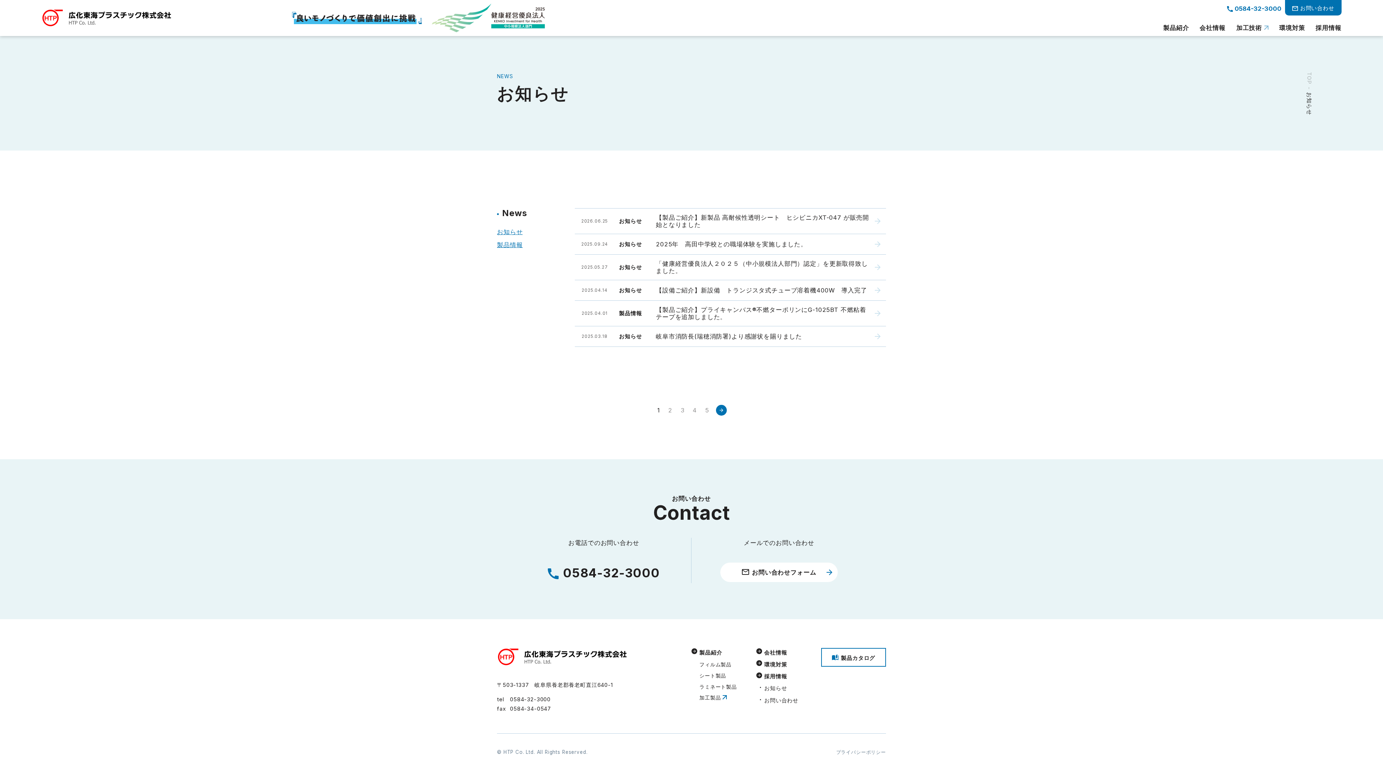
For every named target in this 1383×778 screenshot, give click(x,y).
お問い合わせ (781, 700)
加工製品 (710, 698)
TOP (1309, 78)
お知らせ (510, 232)
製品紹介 (1176, 27)
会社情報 (1212, 27)
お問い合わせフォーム (784, 572)
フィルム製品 (715, 664)
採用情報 (1328, 27)
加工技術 (1249, 27)
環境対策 (1292, 27)
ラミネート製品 (718, 687)
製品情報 (510, 245)
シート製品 (712, 676)
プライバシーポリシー (861, 752)
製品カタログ (858, 657)
